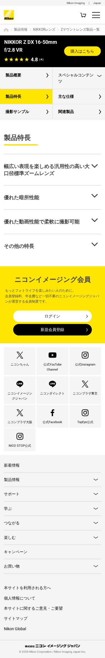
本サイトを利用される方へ (27, 588)
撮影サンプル (17, 111)
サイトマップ (15, 618)
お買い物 (12, 566)
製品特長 (13, 96)
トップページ (6, 30)
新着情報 (12, 465)
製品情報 (20, 29)
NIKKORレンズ (44, 29)
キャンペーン (15, 552)
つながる (12, 523)
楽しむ (10, 537)
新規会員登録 (52, 329)
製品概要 (13, 75)
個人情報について (19, 598)
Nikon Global (15, 629)
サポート (12, 494)
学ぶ (8, 508)
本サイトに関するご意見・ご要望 (33, 608)
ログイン (52, 316)
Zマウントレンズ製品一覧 (80, 29)
